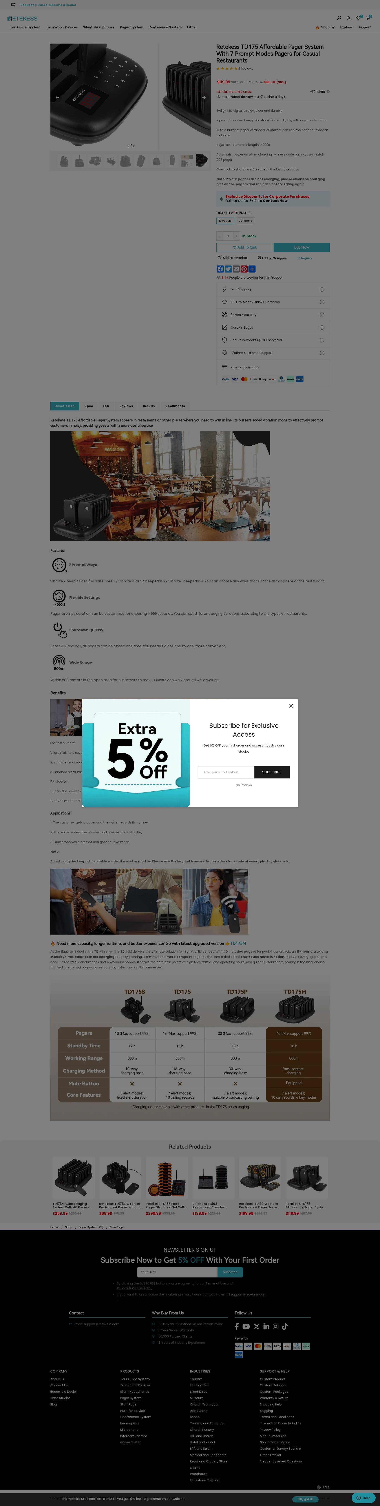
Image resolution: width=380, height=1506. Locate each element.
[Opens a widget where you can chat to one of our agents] (363, 1498)
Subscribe (272, 772)
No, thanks (244, 785)
